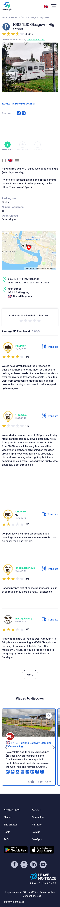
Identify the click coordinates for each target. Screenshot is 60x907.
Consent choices (32, 896)
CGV (33, 892)
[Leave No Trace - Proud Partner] (43, 878)
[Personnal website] (16, 515)
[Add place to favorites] (49, 715)
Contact (37, 149)
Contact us (38, 817)
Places (14, 17)
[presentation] (6, 67)
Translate (52, 346)
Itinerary (7, 149)
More (30, 674)
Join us (36, 831)
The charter (10, 824)
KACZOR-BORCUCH (36, 40)
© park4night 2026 (14, 901)
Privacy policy (47, 892)
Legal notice (12, 892)
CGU (25, 892)
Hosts (7, 831)
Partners (37, 824)
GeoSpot (37, 839)
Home (4, 17)
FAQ (6, 839)
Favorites (22, 149)
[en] (46, 6)
